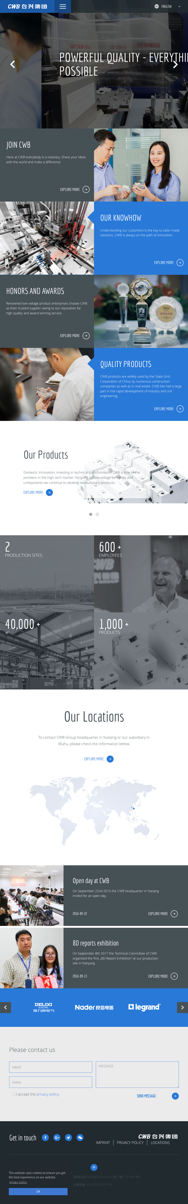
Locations (160, 1142)
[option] (94, 64)
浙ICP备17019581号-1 (127, 1177)
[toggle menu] (62, 6)
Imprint (103, 1142)
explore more (33, 492)
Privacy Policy (130, 1142)
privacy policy (48, 1094)
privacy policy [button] (18, 1182)
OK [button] (38, 1191)
